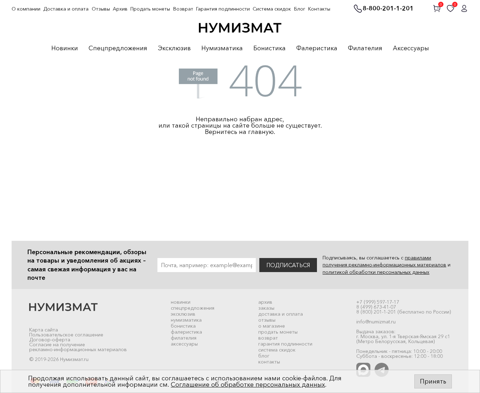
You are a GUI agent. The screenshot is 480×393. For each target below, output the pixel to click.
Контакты (319, 9)
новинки (180, 302)
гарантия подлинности (285, 344)
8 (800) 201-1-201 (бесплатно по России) (403, 312)
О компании (26, 9)
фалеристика (186, 332)
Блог (299, 9)
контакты (269, 362)
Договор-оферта (49, 339)
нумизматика (186, 320)
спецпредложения (192, 308)
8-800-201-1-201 (388, 8)
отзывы (266, 320)
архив (265, 302)
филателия (183, 338)
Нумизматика (222, 48)
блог (264, 356)
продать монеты (278, 332)
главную (261, 132)
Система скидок (272, 9)
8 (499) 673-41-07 (376, 307)
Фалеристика (316, 48)
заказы (266, 308)
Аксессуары (411, 48)
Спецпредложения (118, 48)
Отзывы (101, 9)
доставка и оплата (280, 314)
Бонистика (269, 48)
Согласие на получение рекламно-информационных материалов (78, 347)
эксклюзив (183, 314)
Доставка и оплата (66, 9)
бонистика (183, 326)
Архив (120, 9)
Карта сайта (43, 330)
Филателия (365, 48)
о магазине (271, 326)
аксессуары (184, 344)
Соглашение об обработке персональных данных (248, 384)
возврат (268, 338)
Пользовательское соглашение (66, 334)
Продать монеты (150, 9)
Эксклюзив (174, 48)
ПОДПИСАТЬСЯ (288, 265)
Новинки (64, 48)
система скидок (277, 350)
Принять (433, 381)
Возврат (183, 9)
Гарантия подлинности (223, 9)
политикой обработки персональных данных (376, 272)
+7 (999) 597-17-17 (377, 302)
